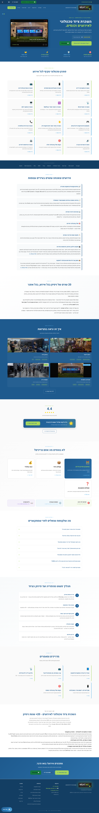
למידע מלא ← (32, 254)
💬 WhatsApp (35, 772)
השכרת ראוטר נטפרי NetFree (34, 798)
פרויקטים (34, 7)
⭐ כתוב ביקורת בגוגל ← (32, 423)
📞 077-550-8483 (48, 772)
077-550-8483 (15, 2)
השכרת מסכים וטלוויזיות (36, 792)
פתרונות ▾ (24, 7)
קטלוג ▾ (39, 7)
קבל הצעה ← (11, 7)
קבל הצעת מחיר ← (62, 772)
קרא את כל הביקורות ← (49, 431)
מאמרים (21, 795)
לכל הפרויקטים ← (49, 391)
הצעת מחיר (20, 798)
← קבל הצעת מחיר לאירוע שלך (81, 43)
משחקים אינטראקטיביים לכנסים (34, 804)
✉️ (8, 2)
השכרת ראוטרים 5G (36, 795)
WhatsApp (65, 43)
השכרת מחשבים (37, 786)
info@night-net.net (54, 790)
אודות (18, 7)
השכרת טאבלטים (37, 789)
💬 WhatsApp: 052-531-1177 (52, 788)
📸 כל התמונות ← (15, 44)
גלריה (44, 7)
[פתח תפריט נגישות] (2, 2)
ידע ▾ (29, 7)
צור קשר (21, 801)
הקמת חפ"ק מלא (37, 801)
